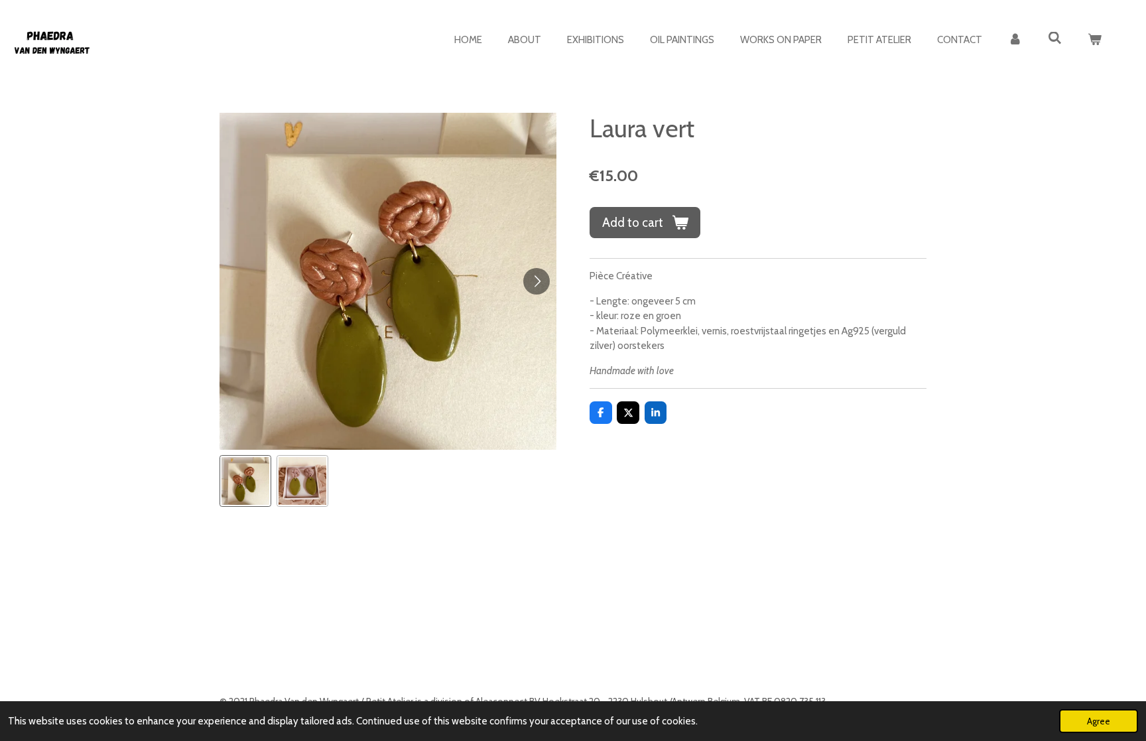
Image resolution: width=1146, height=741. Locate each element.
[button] (245, 481)
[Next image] (536, 281)
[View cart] (1095, 40)
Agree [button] (1098, 721)
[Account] (1015, 40)
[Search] (1055, 38)
